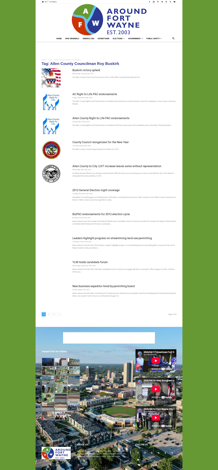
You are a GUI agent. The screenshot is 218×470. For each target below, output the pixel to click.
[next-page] (59, 314)
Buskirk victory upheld (86, 70)
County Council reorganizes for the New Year (100, 142)
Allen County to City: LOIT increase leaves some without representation (116, 166)
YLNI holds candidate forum (90, 262)
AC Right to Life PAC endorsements (94, 94)
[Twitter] (170, 2)
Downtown (103, 38)
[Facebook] (149, 2)
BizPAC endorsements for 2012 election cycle (101, 214)
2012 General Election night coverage (96, 190)
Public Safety (153, 38)
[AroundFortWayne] (109, 19)
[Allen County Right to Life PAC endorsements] (51, 125)
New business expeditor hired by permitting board (103, 286)
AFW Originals (72, 38)
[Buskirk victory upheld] (51, 77)
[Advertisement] (109, 50)
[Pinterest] (158, 2)
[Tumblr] (166, 2)
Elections (117, 38)
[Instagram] (154, 2)
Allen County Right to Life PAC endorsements (100, 118)
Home (59, 38)
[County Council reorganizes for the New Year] (51, 149)
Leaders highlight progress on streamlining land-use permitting (112, 238)
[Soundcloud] (162, 2)
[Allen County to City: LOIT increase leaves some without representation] (51, 173)
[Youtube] (174, 2)
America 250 (88, 38)
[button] (173, 39)
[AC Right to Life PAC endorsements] (51, 101)
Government (134, 38)
